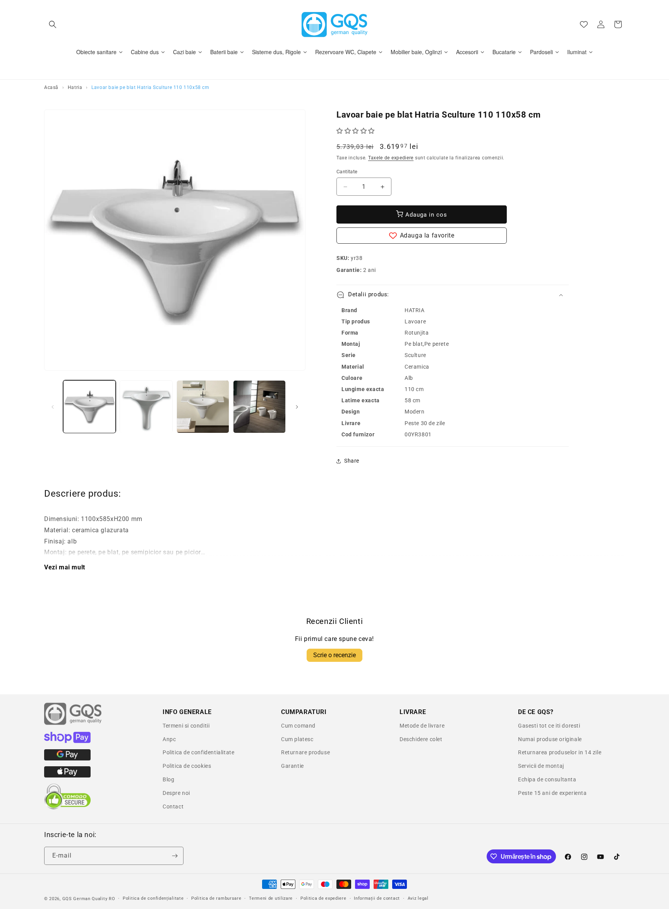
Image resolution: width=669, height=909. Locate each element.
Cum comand (298, 726)
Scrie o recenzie (334, 655)
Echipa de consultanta (547, 779)
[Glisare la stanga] (52, 406)
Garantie (292, 766)
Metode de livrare (422, 726)
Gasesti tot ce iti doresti (549, 726)
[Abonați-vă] (174, 856)
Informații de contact (377, 898)
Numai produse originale (550, 739)
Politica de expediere (323, 898)
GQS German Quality (85, 898)
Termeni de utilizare (271, 898)
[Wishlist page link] (584, 24)
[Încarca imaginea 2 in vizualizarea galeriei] (146, 406)
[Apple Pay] (67, 775)
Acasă (51, 87)
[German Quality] (73, 724)
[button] (52, 24)
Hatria (75, 87)
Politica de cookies (187, 766)
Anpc (169, 739)
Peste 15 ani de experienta (552, 793)
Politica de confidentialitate (198, 752)
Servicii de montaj (541, 766)
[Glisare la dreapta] (296, 406)
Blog (168, 779)
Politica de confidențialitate (153, 898)
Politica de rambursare (216, 898)
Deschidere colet (421, 739)
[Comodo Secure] (67, 808)
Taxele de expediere (390, 158)
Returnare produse (305, 752)
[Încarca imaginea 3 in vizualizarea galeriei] (203, 406)
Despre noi (176, 793)
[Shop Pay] (67, 741)
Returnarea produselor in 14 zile (559, 752)
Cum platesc (297, 739)
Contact (173, 806)
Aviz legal (418, 898)
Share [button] (351, 461)
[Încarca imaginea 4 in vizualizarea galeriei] (259, 406)
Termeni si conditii (186, 726)
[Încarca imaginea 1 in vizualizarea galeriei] (89, 406)
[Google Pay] (67, 758)
